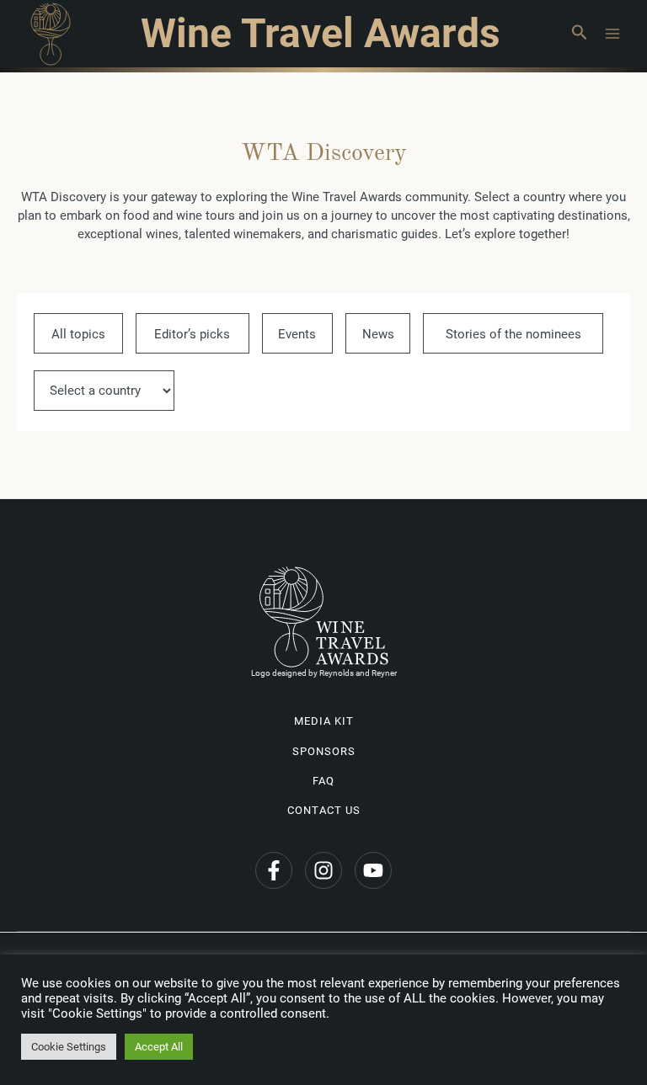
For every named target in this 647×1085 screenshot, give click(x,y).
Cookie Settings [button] (68, 1046)
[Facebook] (273, 870)
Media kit (324, 721)
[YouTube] (373, 870)
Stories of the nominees (513, 334)
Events (297, 334)
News (378, 334)
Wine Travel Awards (320, 33)
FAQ (323, 780)
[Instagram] (323, 870)
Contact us (324, 810)
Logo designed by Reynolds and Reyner (324, 673)
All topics (78, 334)
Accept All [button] (159, 1046)
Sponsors (324, 751)
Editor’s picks (192, 334)
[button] (578, 33)
